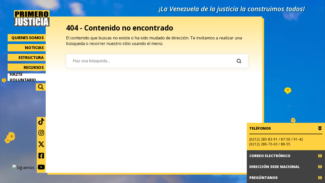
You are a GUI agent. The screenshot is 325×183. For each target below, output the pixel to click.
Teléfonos (260, 128)
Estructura (31, 57)
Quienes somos (27, 37)
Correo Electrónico (269, 155)
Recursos (33, 67)
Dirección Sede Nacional (274, 166)
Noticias (34, 47)
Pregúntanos (263, 177)
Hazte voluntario (23, 77)
